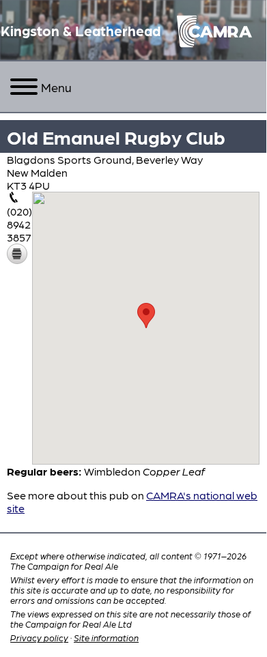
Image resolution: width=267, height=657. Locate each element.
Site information (106, 637)
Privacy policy (39, 637)
